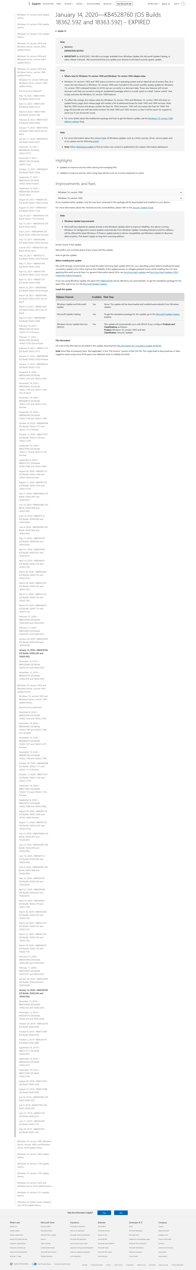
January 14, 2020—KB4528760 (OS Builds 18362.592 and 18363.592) (33, 653)
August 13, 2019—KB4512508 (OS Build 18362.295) (33, 1091)
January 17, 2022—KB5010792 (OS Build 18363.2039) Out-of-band (33, 130)
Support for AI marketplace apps (139, 1239)
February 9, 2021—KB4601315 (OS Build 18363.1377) (33, 350)
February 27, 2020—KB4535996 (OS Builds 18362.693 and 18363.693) (31, 619)
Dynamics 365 (102, 1235)
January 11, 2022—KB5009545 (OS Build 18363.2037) (33, 140)
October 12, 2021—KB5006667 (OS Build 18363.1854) (33, 171)
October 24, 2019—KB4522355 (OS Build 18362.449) (33, 1025)
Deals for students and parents (80, 1252)
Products (68, 4)
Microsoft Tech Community (137, 1243)
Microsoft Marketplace (136, 1248)
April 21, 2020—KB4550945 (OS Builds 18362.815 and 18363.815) (32, 552)
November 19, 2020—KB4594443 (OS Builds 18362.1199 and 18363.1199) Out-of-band (33, 388)
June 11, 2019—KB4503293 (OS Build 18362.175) (32, 1123)
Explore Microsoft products (18, 1252)
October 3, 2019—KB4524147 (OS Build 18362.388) (33, 1041)
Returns (43, 1239)
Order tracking (45, 1243)
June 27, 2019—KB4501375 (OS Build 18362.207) (32, 1115)
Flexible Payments (46, 1256)
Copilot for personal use (17, 1248)
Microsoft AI (102, 1226)
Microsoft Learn (134, 1235)
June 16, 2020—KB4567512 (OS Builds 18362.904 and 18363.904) (32, 519)
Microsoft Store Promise (48, 1252)
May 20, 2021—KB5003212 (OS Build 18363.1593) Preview (33, 257)
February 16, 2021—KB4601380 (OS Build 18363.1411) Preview (29, 328)
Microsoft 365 (48, 4)
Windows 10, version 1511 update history (33, 1194)
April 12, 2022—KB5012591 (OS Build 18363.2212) (32, 105)
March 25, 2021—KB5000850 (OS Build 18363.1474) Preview (33, 289)
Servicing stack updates (135, 272)
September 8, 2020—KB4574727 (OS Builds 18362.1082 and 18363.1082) (33, 463)
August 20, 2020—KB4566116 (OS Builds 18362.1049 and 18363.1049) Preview (33, 474)
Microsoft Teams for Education (80, 1235)
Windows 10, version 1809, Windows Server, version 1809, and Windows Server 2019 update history (34, 1144)
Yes (104, 1212)
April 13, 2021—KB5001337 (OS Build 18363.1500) (32, 281)
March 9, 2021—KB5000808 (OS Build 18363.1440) (32, 319)
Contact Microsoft (97, 1265)
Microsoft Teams (103, 1248)
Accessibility (162, 1252)
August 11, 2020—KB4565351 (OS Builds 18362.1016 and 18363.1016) (33, 485)
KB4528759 (106, 280)
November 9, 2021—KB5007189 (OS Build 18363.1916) (29, 161)
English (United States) (21, 1264)
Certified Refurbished (48, 1248)
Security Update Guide (143, 207)
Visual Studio (133, 1256)
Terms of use (118, 1265)
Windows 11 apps (15, 1256)
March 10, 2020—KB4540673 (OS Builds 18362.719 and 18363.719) (33, 608)
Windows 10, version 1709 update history (33, 1165)
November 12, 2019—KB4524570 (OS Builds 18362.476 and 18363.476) (31, 675)
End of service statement (30, 90)
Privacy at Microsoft (164, 1239)
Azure (131, 1226)
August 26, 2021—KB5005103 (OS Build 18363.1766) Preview (33, 201)
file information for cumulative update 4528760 (139, 345)
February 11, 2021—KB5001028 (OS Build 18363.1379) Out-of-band (31, 340)
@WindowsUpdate (84, 146)
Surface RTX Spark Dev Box (18, 1239)
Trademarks (130, 1265)
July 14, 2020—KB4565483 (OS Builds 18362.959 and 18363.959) (33, 507)
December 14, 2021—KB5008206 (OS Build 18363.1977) (29, 150)
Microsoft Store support (48, 1235)
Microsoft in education (77, 1226)
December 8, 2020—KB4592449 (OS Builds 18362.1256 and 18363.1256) (33, 375)
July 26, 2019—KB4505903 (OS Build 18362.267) (33, 1099)
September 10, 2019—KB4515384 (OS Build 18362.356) (29, 1073)
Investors (161, 1243)
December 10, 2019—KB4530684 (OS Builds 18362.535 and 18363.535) (31, 664)
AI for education (75, 1256)
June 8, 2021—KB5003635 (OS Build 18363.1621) (33, 249)
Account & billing (93, 4)
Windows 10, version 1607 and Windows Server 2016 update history (34, 1184)
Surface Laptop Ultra (16, 1235)
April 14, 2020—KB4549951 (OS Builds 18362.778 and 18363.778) (32, 563)
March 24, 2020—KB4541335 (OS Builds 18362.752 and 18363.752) (33, 586)
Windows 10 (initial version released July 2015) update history (34, 1203)
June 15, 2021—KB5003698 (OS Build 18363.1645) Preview (33, 241)
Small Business (103, 1256)
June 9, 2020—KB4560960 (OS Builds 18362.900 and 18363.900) (33, 530)
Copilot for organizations (18, 1243)
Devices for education (77, 1231)
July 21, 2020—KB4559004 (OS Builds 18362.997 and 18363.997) (33, 496)
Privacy (108, 1265)
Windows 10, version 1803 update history (33, 1156)
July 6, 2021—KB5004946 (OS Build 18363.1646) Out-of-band (33, 233)
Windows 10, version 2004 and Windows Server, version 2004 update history (31, 59)
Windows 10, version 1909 (70, 192)
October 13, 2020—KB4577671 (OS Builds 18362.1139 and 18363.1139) (33, 437)
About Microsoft (163, 1231)
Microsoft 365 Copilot (105, 1252)
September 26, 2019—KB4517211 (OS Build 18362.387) (29, 1050)
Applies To (62, 31)
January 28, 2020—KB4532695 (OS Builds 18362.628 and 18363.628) (33, 642)
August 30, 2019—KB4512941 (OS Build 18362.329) (33, 1083)
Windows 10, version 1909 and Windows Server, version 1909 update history (31, 72)
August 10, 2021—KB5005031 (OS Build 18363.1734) (33, 209)
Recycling (152, 1265)
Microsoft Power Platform (106, 1243)
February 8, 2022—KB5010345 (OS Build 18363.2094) (33, 121)
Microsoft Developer (135, 1231)
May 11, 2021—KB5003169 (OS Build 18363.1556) (32, 265)
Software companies (135, 1252)
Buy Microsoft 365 (124, 4)
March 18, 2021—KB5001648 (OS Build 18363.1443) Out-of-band (33, 298)
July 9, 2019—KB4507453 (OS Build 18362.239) (33, 1107)
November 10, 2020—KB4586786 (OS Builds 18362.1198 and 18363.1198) (33, 415)
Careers (160, 1226)
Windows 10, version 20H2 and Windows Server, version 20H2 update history (31, 46)
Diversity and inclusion (165, 1248)
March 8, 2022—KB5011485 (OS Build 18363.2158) (32, 113)
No (121, 1212)
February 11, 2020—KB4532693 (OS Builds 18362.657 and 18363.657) (31, 630)
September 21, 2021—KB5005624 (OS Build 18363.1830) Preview (29, 180)
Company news (163, 1235)
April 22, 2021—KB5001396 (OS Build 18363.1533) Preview (33, 273)
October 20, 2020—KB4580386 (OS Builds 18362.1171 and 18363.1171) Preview (33, 426)
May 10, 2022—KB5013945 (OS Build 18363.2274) (32, 97)
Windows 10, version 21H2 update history (33, 26)
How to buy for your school (78, 1243)
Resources (107, 4)
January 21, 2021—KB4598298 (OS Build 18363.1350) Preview (33, 358)
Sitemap (84, 1265)
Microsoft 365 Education (78, 1239)
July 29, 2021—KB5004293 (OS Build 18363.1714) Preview (33, 217)
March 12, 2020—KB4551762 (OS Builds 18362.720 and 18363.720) (33, 597)
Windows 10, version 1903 (70, 198)
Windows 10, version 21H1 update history (33, 35)
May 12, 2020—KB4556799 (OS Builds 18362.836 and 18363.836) (32, 541)
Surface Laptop (14, 1231)
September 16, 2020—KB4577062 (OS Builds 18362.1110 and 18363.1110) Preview (33, 450)
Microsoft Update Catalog (95, 283)
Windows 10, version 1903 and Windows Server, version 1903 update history (31, 688)
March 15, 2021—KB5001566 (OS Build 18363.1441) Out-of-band (33, 309)
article (96, 141)
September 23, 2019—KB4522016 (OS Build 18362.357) (29, 1061)
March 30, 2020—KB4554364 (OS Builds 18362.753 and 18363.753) (33, 574)
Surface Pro (13, 1226)
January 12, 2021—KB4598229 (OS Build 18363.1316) (33, 366)
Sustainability (162, 1256)
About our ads (163, 1265)
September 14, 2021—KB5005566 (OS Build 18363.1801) (29, 191)
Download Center (46, 1231)
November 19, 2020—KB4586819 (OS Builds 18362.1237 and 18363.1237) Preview (33, 402)
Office (59, 4)
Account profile (46, 1226)
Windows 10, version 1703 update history (33, 1175)
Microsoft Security (104, 1231)
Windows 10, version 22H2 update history (33, 16)
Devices (79, 4)
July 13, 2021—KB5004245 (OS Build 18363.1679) (33, 225)
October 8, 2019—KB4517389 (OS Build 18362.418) (33, 1033)
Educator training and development (81, 1248)
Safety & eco (141, 1265)
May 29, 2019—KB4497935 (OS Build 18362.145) (32, 1131)
